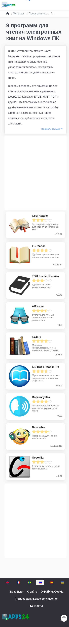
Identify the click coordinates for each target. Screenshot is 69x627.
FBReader (38, 246)
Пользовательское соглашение (36, 598)
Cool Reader (40, 215)
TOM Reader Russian (45, 276)
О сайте (32, 591)
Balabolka (38, 427)
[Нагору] (64, 619)
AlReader (38, 306)
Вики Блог (17, 591)
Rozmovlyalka (41, 397)
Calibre (36, 336)
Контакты (36, 605)
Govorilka (38, 457)
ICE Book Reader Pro (45, 366)
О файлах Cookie (52, 591)
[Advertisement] (34, 172)
